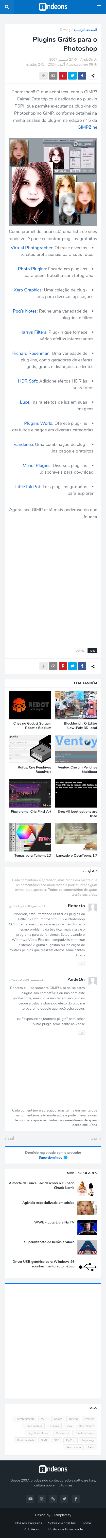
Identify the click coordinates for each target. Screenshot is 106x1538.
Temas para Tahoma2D (32, 855)
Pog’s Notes (25, 311)
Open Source (86, 1426)
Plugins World (38, 423)
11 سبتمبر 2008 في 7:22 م (26, 980)
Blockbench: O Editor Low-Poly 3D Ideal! (80, 725)
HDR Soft (27, 381)
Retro (91, 1447)
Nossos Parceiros (28, 1523)
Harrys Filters (32, 332)
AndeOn (76, 979)
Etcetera (89, 1419)
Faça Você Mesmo (38, 1433)
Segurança (88, 1440)
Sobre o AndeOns (62, 1523)
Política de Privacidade (65, 1529)
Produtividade (25, 1440)
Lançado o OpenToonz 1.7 (76, 855)
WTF (44, 1419)
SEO (56, 1440)
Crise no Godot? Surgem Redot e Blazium (32, 725)
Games (58, 1419)
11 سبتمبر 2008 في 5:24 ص (27, 906)
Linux (69, 1426)
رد (81, 963)
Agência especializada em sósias (48, 1203)
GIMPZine (87, 127)
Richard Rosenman (31, 353)
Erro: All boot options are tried (77, 814)
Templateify (62, 1515)
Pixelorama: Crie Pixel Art (31, 812)
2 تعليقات (33, 64)
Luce (24, 402)
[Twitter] (72, 76)
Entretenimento (25, 1419)
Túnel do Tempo (84, 1433)
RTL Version (32, 1529)
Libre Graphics (33, 1426)
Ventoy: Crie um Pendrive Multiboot (77, 769)
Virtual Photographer (31, 248)
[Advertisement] (53, 581)
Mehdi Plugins (37, 465)
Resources (62, 1433)
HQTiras (54, 1426)
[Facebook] (82, 76)
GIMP (44, 1440)
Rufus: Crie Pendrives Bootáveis (34, 769)
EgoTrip (70, 1440)
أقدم (10, 1138)
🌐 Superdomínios (53, 1157)
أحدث (94, 1138)
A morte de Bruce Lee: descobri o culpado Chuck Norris (41, 1185)
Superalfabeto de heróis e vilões (49, 1242)
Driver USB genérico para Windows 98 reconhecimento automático (43, 1264)
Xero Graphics (28, 290)
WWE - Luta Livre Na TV (54, 1222)
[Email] (53, 76)
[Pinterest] (63, 76)
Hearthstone (73, 1447)
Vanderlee (23, 444)
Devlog (65, 29)
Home (86, 1523)
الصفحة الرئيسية (85, 29)
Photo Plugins (32, 269)
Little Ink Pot (27, 487)
